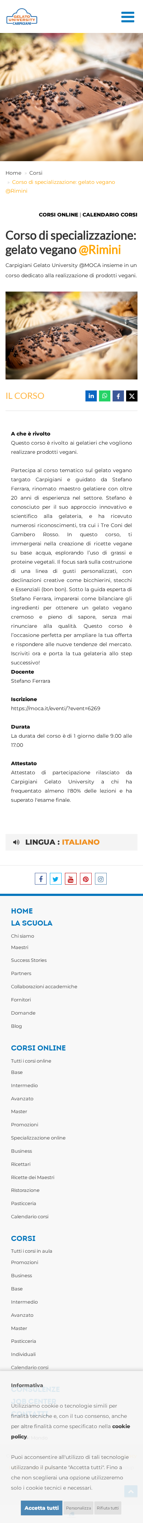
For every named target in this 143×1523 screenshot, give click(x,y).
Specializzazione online (38, 1138)
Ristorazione (25, 1190)
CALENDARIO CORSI (110, 214)
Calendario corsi (29, 1216)
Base (17, 1072)
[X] (132, 395)
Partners (21, 973)
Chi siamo (22, 936)
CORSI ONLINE (58, 214)
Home (13, 173)
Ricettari (20, 1164)
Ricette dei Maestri (32, 1177)
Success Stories (29, 960)
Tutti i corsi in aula (31, 1251)
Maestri (19, 947)
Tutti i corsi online (31, 1061)
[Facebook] (118, 395)
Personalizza (78, 1508)
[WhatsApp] (104, 395)
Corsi (36, 173)
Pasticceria (23, 1203)
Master (19, 1111)
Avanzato (22, 1098)
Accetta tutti (42, 1508)
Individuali (23, 1354)
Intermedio (24, 1085)
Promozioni (24, 1124)
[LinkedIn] (91, 395)
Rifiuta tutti (108, 1508)
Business (21, 1151)
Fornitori (21, 1000)
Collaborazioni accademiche (44, 986)
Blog (16, 1026)
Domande (23, 1013)
